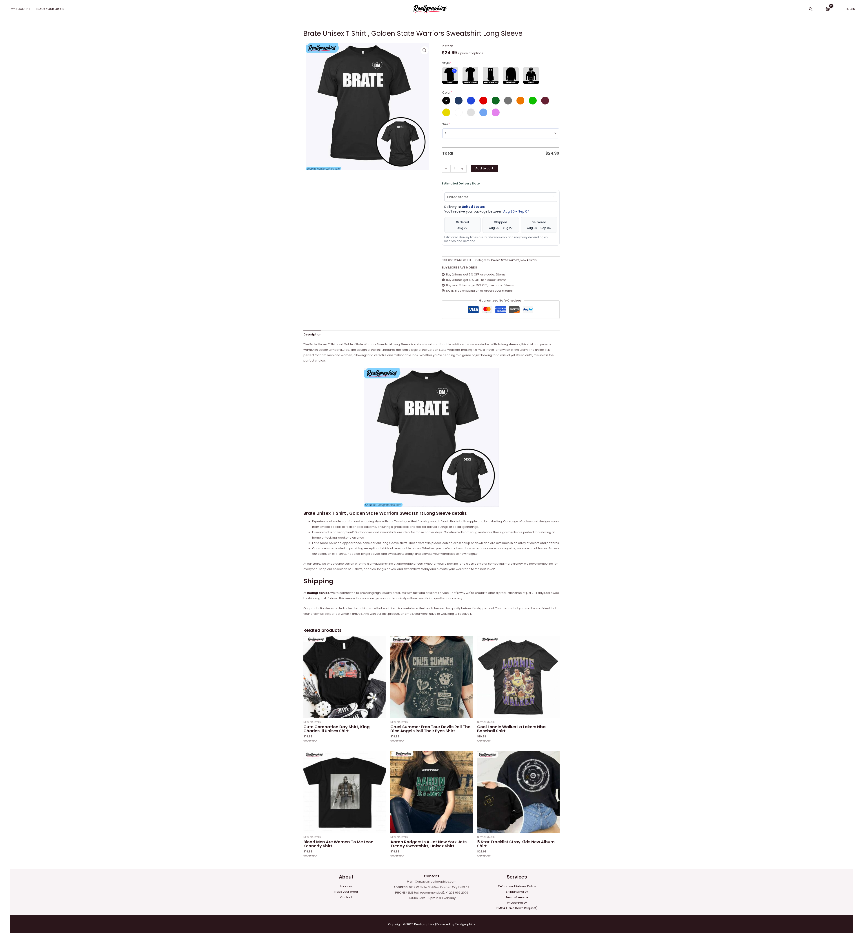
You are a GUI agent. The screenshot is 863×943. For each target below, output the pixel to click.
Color (447, 92)
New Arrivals (528, 260)
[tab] (312, 335)
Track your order (346, 892)
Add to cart (484, 168)
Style (447, 63)
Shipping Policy (517, 892)
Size (446, 124)
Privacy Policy (517, 903)
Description (312, 334)
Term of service (517, 897)
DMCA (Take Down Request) (517, 908)
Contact (346, 897)
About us (346, 886)
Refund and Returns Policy (517, 886)
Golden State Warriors (505, 260)
